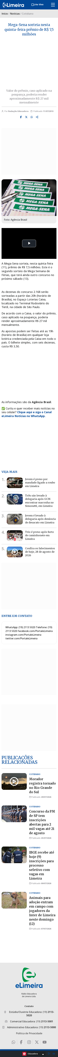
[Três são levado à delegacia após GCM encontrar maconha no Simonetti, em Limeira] (15, 499)
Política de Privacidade (29, 1033)
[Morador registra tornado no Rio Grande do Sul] (14, 781)
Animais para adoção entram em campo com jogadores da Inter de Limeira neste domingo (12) (42, 911)
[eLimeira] (29, 977)
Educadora (33, 1053)
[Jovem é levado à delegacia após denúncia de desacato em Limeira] (15, 519)
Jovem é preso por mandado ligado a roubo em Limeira (40, 483)
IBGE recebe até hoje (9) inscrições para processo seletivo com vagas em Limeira (41, 865)
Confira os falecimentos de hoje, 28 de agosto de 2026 (40, 552)
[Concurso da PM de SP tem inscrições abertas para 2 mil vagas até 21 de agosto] (14, 813)
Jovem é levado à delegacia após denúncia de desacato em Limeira (40, 519)
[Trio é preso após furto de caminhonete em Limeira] (15, 535)
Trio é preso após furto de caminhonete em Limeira (39, 535)
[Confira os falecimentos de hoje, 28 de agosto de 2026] (15, 552)
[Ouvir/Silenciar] (53, 1054)
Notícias (15, 13)
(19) (44, 1021)
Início (5, 13)
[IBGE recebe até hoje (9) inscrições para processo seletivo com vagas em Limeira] (14, 854)
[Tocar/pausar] (49, 1054)
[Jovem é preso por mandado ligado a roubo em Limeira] (15, 482)
